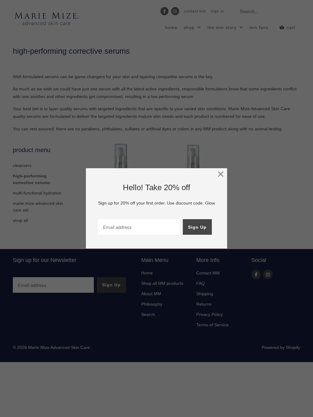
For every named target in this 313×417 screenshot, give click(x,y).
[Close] (220, 174)
